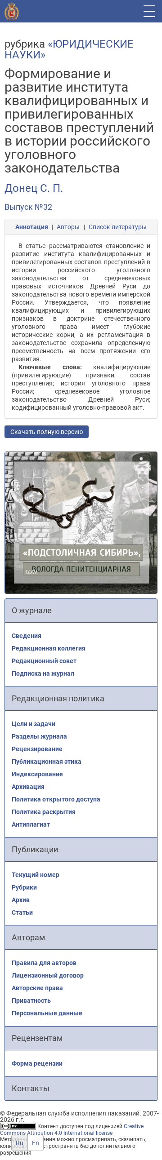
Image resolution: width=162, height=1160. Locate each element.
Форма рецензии (37, 1063)
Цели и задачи (33, 723)
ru (19, 1143)
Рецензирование (37, 749)
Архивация (28, 786)
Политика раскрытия (44, 811)
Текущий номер (35, 874)
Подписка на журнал (43, 673)
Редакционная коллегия (49, 648)
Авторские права (37, 988)
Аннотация (31, 226)
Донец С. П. (33, 188)
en (35, 1143)
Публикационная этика (46, 761)
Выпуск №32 (28, 207)
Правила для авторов (44, 962)
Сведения (26, 635)
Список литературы (118, 226)
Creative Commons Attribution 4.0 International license (72, 1129)
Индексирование (37, 774)
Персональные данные (47, 1013)
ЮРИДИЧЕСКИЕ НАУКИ (69, 49)
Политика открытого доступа (56, 799)
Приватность (31, 1000)
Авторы (68, 226)
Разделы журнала (39, 736)
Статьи (22, 912)
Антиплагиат (31, 824)
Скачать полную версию (46, 431)
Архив (21, 899)
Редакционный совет (44, 660)
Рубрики (24, 887)
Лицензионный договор (48, 975)
